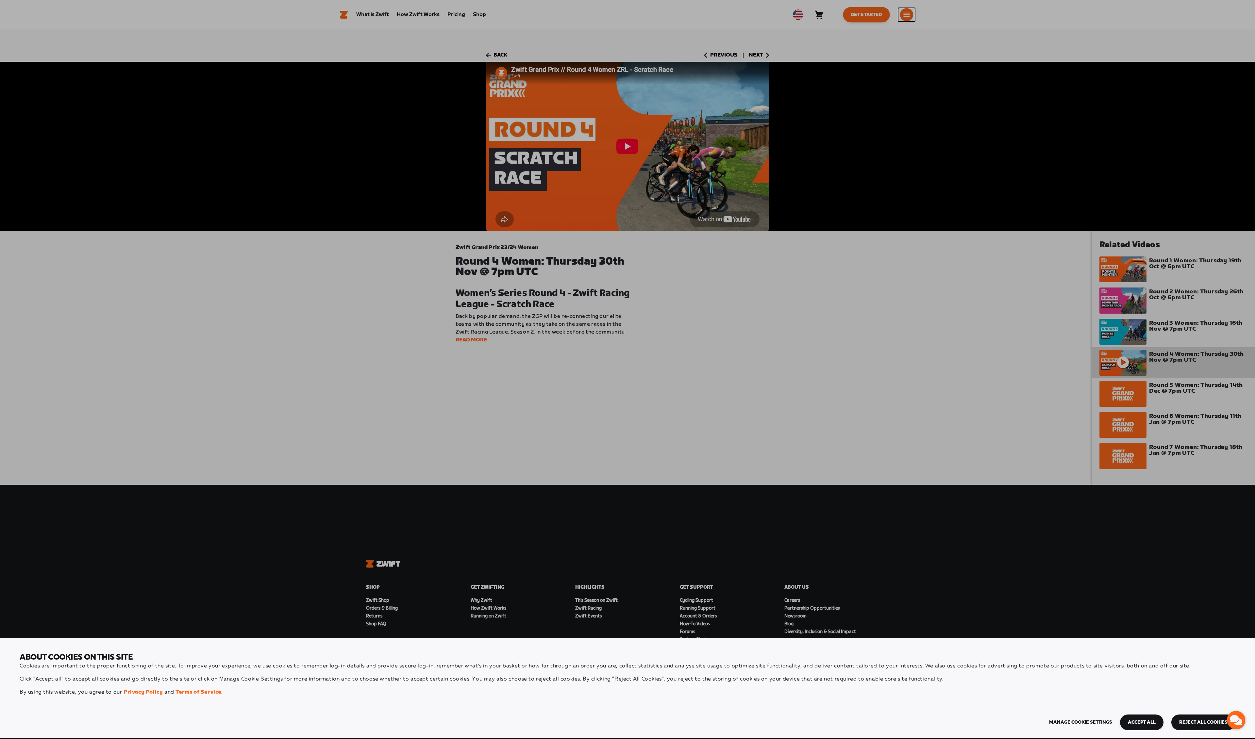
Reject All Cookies (1203, 722)
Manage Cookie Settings (1080, 722)
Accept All (1142, 722)
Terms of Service (198, 692)
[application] (1236, 720)
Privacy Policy (143, 692)
